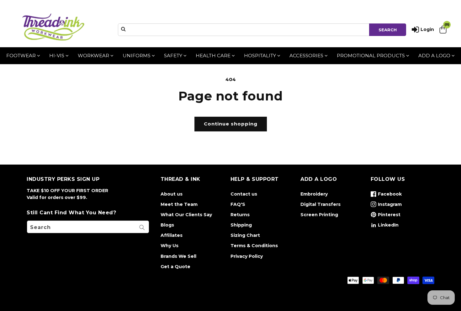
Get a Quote (175, 266)
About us (172, 194)
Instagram (386, 205)
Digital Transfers (320, 204)
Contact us (243, 194)
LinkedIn (385, 226)
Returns (240, 214)
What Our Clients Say (186, 214)
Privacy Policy (246, 256)
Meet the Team (179, 204)
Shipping (241, 225)
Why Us (169, 245)
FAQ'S (237, 204)
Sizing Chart (245, 235)
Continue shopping (230, 124)
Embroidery (314, 194)
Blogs (167, 225)
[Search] (142, 227)
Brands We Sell (178, 256)
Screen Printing (319, 214)
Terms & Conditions (254, 245)
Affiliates (172, 235)
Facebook (386, 195)
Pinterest (385, 216)
